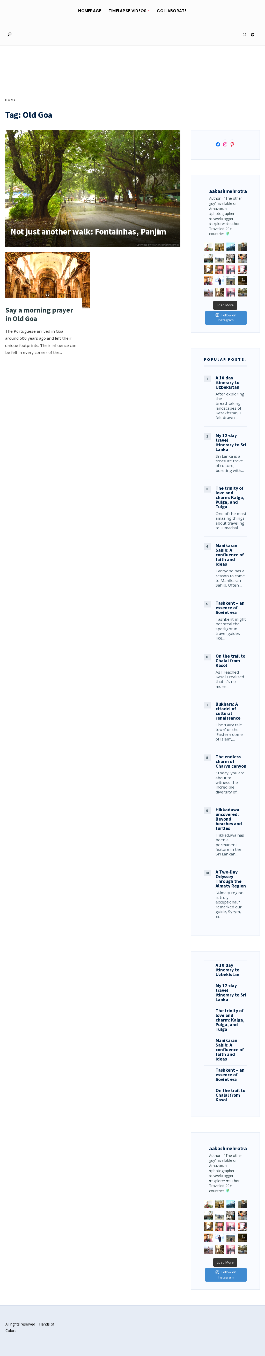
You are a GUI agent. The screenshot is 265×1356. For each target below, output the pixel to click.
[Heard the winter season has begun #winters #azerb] (219, 280)
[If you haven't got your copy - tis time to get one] (219, 269)
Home (10, 100)
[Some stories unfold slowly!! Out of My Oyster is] (230, 269)
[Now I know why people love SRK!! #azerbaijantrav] (230, 280)
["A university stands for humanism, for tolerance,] (242, 292)
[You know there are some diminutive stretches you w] (230, 247)
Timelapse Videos (128, 10)
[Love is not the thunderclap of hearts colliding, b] (208, 269)
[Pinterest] (252, 35)
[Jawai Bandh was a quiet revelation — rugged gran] (242, 280)
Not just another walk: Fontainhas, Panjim (88, 231)
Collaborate (172, 10)
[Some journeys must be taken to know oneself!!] (242, 247)
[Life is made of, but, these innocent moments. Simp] (230, 258)
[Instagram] (244, 35)
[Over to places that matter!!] (219, 258)
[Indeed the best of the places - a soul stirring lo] (219, 292)
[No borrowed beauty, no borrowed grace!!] (208, 247)
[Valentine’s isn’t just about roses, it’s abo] (242, 258)
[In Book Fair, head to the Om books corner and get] (242, 269)
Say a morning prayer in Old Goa (39, 314)
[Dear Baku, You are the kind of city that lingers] (208, 280)
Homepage (89, 10)
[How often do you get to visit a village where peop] (219, 247)
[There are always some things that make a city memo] (208, 258)
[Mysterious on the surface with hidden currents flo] (208, 292)
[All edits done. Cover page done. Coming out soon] (230, 292)
